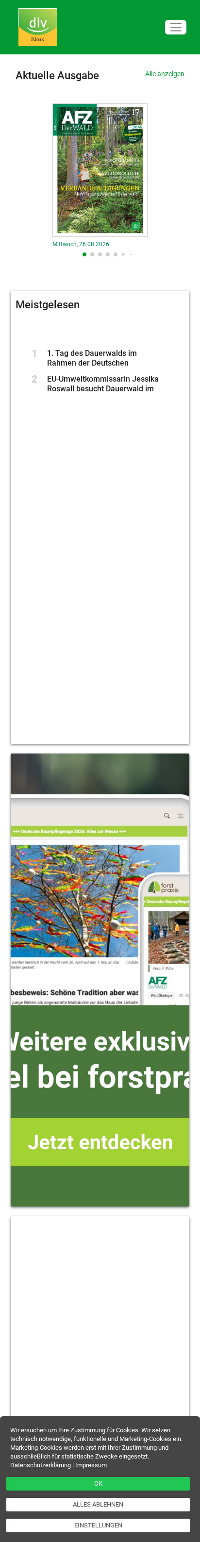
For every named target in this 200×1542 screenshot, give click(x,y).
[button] (84, 254)
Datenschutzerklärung (40, 1465)
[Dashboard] (38, 27)
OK (98, 1483)
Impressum (91, 1465)
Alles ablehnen (98, 1504)
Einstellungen (98, 1525)
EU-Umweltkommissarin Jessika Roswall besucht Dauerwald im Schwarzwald (103, 388)
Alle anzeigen (164, 74)
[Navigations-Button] (175, 27)
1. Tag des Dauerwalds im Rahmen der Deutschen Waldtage (92, 363)
